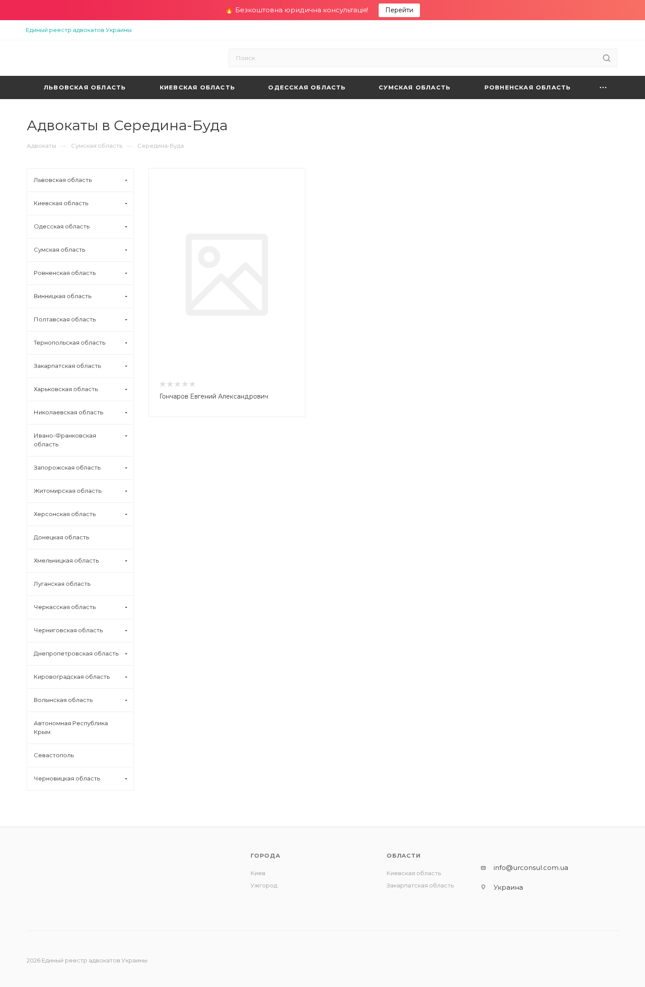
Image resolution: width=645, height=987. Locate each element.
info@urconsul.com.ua (531, 867)
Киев (258, 873)
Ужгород (264, 885)
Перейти (399, 10)
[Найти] (606, 58)
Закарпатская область (420, 885)
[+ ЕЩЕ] (603, 87)
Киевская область (414, 873)
